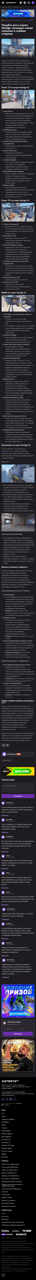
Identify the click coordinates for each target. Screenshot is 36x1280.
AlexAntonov (9, 802)
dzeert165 (9, 942)
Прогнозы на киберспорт (11, 1178)
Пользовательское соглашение (13, 1222)
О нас (3, 1213)
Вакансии (5, 1219)
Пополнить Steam (8, 1203)
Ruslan (8, 892)
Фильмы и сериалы (8, 1200)
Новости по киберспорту (10, 1164)
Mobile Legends (7, 1133)
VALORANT (5, 1122)
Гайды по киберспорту (10, 1170)
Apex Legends (6, 1136)
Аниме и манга (7, 1197)
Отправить (18, 796)
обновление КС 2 (8, 451)
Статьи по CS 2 (17, 7)
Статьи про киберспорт (10, 1167)
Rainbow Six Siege (8, 1145)
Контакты (5, 1216)
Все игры (5, 1157)
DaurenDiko (9, 819)
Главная (4, 7)
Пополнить (18, 1034)
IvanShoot (9, 923)
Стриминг (5, 1191)
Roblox (4, 1154)
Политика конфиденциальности (13, 1225)
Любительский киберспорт (11, 1189)
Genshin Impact (7, 1151)
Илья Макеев (11, 754)
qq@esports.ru (21, 1238)
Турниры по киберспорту (10, 1175)
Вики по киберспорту (9, 1173)
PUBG (4, 1125)
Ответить (5, 815)
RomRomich (9, 836)
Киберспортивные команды (12, 1181)
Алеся (8, 872)
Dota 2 (4, 1116)
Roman (8, 855)
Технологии (6, 1194)
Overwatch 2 (6, 1139)
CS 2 (9, 7)
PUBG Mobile (6, 1131)
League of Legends (8, 1119)
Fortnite (4, 1128)
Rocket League (7, 1148)
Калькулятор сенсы (9, 1206)
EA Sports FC (6, 1142)
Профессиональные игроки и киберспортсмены (12, 1185)
